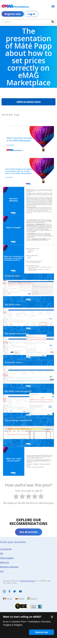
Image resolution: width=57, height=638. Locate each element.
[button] (52, 6)
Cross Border (6, 549)
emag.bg (21, 598)
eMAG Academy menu (29, 101)
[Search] (52, 21)
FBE (1, 553)
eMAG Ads (4, 562)
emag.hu (34, 598)
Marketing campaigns (9, 567)
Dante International (27, 581)
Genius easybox (7, 558)
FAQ (2, 571)
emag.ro (9, 598)
